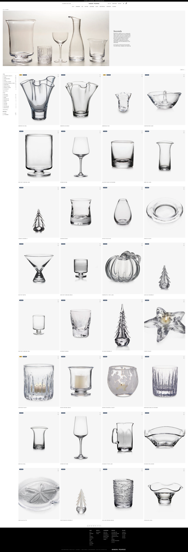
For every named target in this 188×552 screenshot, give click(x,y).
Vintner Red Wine (63, 182)
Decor (97, 6)
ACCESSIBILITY (78, 549)
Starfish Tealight (147, 351)
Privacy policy (72, 549)
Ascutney (6, 94)
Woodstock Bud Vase (106, 238)
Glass (5, 113)
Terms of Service (84, 549)
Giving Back (105, 533)
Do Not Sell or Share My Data (101, 549)
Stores (97, 533)
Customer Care (114, 532)
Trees (5, 77)
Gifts (73, 6)
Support (119, 3)
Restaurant (98, 532)
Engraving (109, 6)
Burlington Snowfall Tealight (108, 407)
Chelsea (5, 104)
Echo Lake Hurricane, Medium (108, 520)
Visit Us (109, 3)
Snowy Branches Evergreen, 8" (66, 520)
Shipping (113, 539)
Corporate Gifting (114, 536)
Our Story (105, 532)
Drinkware (78, 6)
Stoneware (6, 114)
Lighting (86, 6)
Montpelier (6, 107)
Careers (104, 539)
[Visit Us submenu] (111, 3)
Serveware (92, 6)
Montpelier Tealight (22, 407)
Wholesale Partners (115, 533)
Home (4, 9)
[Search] (62, 3)
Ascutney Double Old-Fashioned (108, 182)
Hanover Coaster (147, 238)
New (90, 540)
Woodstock (6, 100)
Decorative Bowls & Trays (9, 83)
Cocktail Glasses (7, 81)
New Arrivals (102, 6)
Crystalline (6, 106)
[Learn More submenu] (117, 3)
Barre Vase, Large (147, 182)
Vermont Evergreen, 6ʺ (23, 238)
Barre (5, 97)
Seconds (114, 6)
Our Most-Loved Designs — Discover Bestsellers (94, 0)
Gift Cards (91, 543)
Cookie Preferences (91, 549)
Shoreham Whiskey (64, 238)
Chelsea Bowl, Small (148, 520)
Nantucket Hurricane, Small (24, 351)
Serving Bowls (7, 78)
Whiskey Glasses (7, 87)
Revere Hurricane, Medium (65, 407)
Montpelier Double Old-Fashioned (151, 407)
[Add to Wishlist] (58, 74)
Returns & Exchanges (115, 540)
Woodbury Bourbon (64, 351)
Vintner (5, 103)
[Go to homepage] (94, 3)
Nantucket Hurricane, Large (24, 182)
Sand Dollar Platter (22, 520)
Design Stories (106, 536)
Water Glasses (7, 86)
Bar (82, 6)
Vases (5, 80)
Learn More (114, 3)
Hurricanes (6, 84)
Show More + (5, 109)
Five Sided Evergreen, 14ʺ (107, 351)
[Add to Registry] (58, 76)
